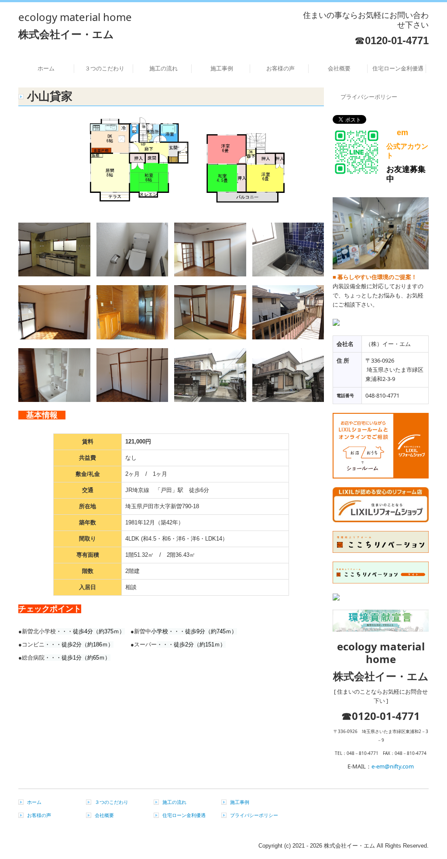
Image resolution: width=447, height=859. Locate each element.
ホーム (46, 68)
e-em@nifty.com (392, 766)
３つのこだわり (104, 68)
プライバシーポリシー (368, 97)
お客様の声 (280, 68)
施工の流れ (163, 68)
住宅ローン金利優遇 (397, 68)
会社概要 (339, 68)
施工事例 (221, 68)
